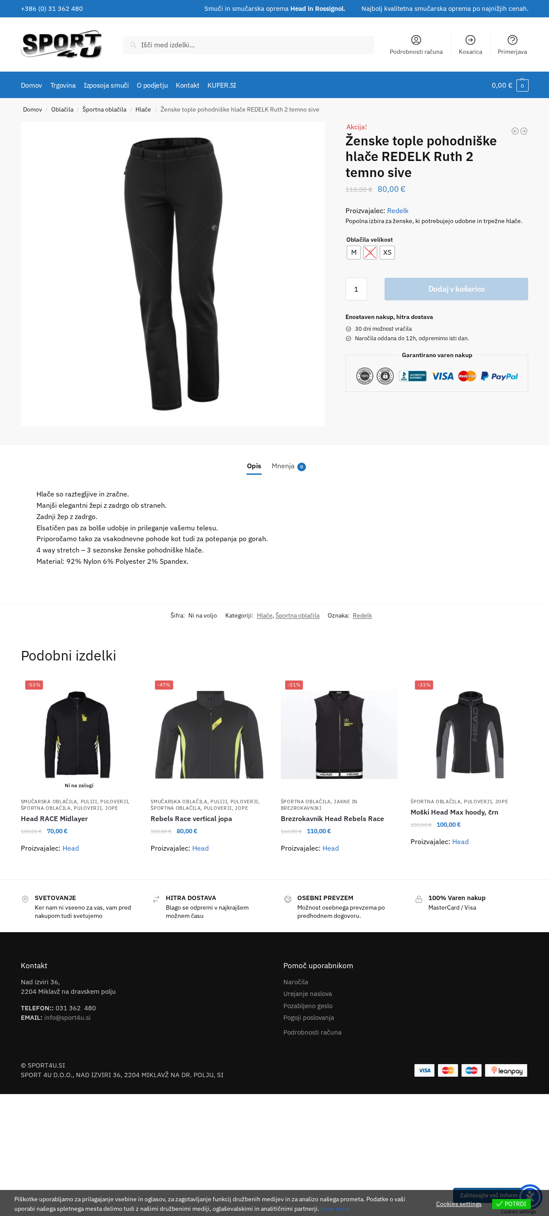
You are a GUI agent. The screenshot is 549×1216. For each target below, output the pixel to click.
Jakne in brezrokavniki (319, 805)
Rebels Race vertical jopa (191, 818)
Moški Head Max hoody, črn (454, 812)
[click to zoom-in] (173, 274)
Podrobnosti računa (416, 52)
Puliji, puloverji (104, 802)
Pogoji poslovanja (308, 1017)
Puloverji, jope (96, 808)
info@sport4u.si (67, 1017)
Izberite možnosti (79, 869)
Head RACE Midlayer (54, 818)
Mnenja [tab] (287, 465)
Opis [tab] (254, 465)
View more (335, 1209)
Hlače (143, 109)
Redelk (397, 210)
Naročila (295, 982)
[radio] (353, 252)
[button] (510, 85)
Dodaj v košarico (456, 289)
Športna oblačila (104, 109)
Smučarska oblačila (49, 802)
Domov (32, 109)
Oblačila (62, 109)
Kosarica (470, 52)
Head (70, 848)
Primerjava (512, 52)
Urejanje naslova (307, 993)
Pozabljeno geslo (307, 1006)
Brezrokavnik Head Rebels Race (332, 818)
